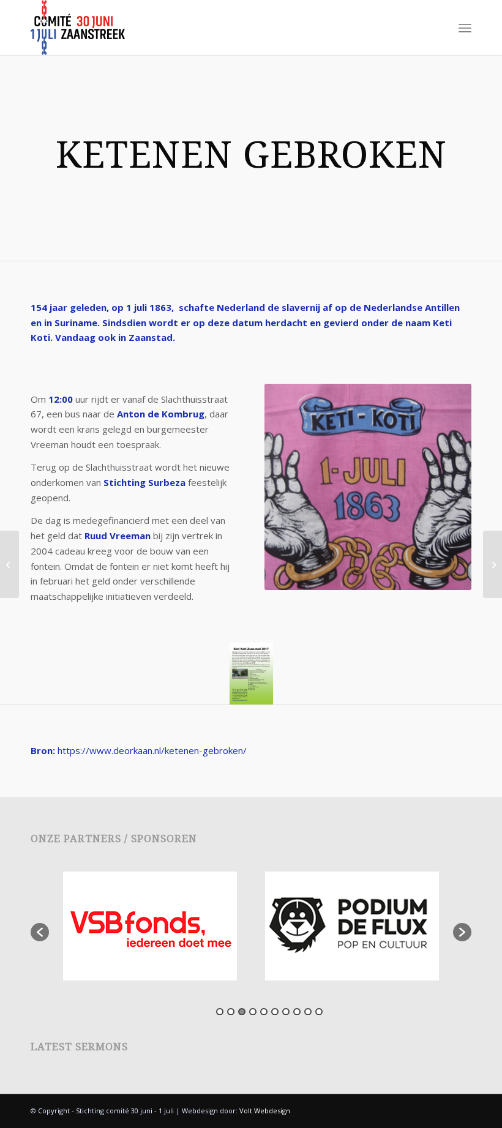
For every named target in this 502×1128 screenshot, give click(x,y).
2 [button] (230, 1011)
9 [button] (308, 1011)
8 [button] (297, 1011)
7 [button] (286, 1011)
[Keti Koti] (9, 564)
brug (193, 414)
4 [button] (253, 1011)
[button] (40, 932)
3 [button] (241, 1011)
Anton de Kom (149, 414)
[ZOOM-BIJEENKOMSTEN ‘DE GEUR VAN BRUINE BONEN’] (492, 564)
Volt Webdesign (264, 1110)
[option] (150, 926)
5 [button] (264, 1011)
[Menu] (465, 27)
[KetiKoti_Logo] (78, 27)
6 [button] (275, 1011)
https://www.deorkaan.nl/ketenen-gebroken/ (152, 750)
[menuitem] (465, 27)
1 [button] (219, 1011)
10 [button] (319, 1011)
